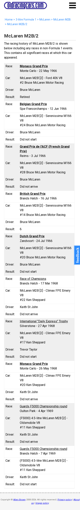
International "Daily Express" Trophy (44, 321)
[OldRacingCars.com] (25, 6)
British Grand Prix (32, 194)
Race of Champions (33, 279)
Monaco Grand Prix (34, 66)
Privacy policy (65, 499)
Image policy (42, 503)
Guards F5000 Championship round (43, 406)
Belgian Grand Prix (33, 104)
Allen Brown (19, 499)
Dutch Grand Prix (32, 236)
